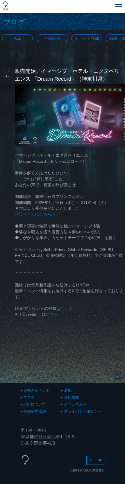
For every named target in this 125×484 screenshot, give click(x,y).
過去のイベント (36, 390)
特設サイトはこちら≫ (35, 214)
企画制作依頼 (34, 411)
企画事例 (52, 38)
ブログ (29, 397)
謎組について (34, 404)
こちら (66, 308)
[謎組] (5, 6)
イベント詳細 (86, 38)
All (17, 38)
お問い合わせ (75, 404)
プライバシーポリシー (83, 411)
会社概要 (71, 397)
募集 (68, 390)
